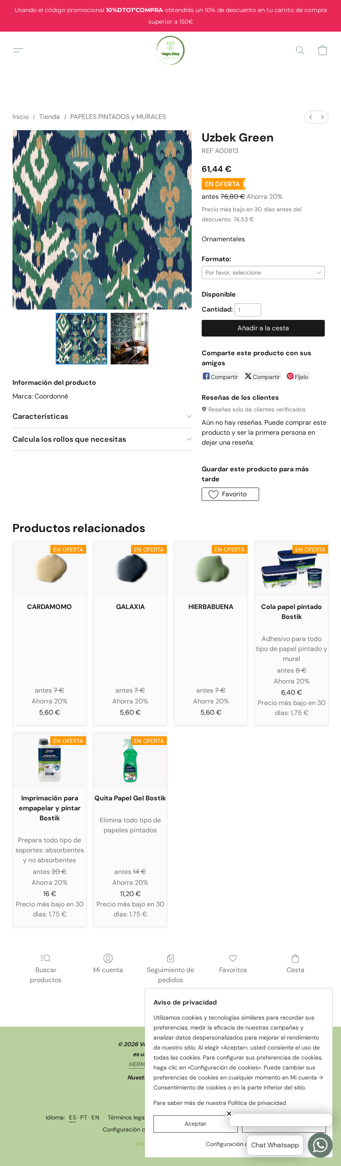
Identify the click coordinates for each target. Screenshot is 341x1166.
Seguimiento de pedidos (170, 974)
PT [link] (83, 1117)
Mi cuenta (108, 969)
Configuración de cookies (137, 1129)
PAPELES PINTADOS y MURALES (118, 116)
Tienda (49, 116)
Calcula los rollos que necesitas (69, 439)
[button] (170, 50)
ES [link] (72, 1117)
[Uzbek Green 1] (129, 338)
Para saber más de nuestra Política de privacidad (219, 1103)
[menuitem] (310, 117)
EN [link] (95, 1117)
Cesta (295, 969)
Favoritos (233, 969)
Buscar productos (46, 974)
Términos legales (130, 1117)
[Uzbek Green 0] (81, 338)
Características (40, 416)
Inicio (20, 116)
